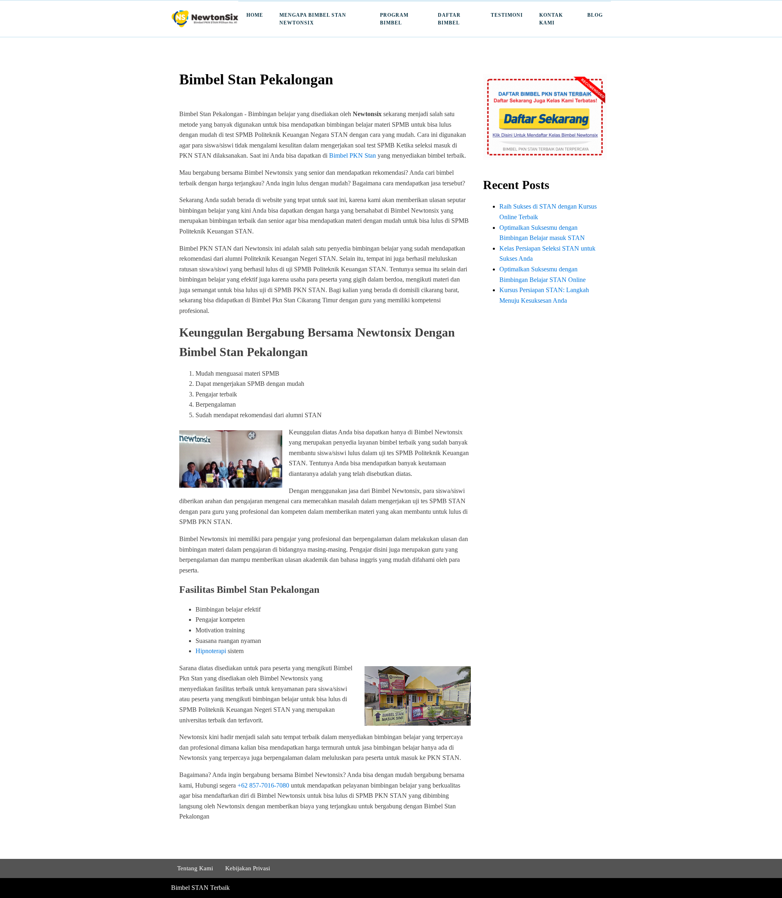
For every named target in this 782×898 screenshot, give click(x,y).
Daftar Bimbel (449, 19)
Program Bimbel (394, 19)
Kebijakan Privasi (247, 868)
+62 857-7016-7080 (263, 785)
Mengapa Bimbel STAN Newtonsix (312, 19)
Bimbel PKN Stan (352, 155)
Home (254, 15)
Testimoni (507, 15)
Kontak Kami (551, 19)
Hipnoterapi (211, 650)
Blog (595, 15)
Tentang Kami (195, 868)
